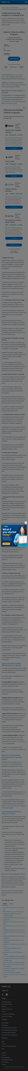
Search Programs (14, 1068)
